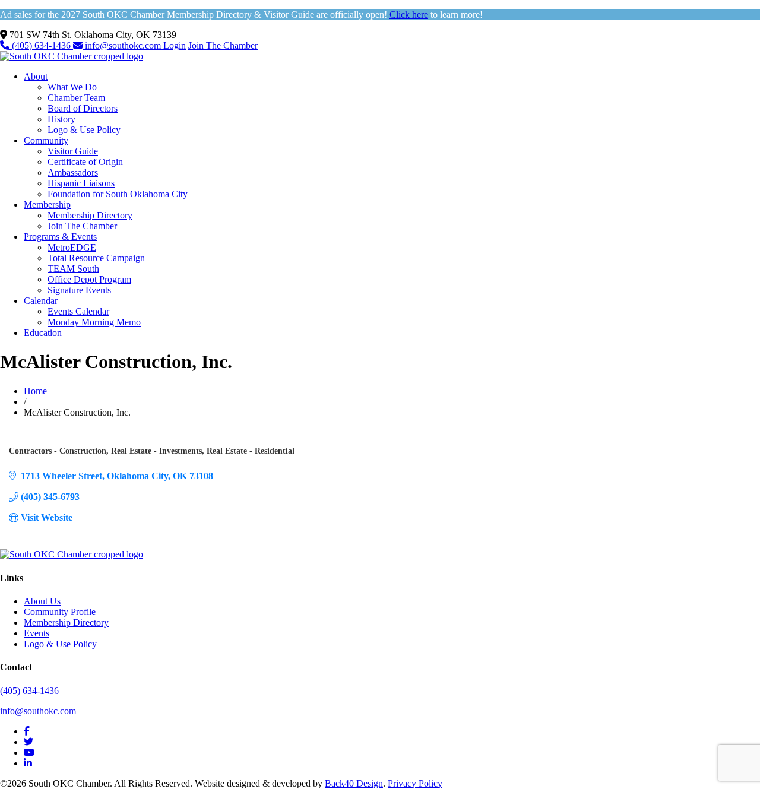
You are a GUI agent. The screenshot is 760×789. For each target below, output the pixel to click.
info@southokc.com (123, 45)
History (61, 119)
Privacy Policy (415, 783)
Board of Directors (83, 108)
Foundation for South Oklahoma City (118, 194)
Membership (47, 204)
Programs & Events (60, 237)
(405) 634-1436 (41, 45)
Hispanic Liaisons (81, 183)
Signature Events (79, 290)
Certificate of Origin (85, 162)
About (36, 76)
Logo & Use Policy (84, 130)
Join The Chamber (223, 45)
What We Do (72, 87)
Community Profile (60, 612)
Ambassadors (73, 172)
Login (174, 45)
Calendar (41, 301)
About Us (42, 601)
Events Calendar (78, 311)
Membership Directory (90, 215)
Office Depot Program (89, 279)
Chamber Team (76, 98)
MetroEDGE (72, 247)
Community (46, 140)
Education (43, 333)
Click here (409, 14)
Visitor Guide (73, 151)
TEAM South (73, 269)
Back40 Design (354, 783)
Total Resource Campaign (96, 258)
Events (36, 633)
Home (35, 391)
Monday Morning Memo (94, 322)
